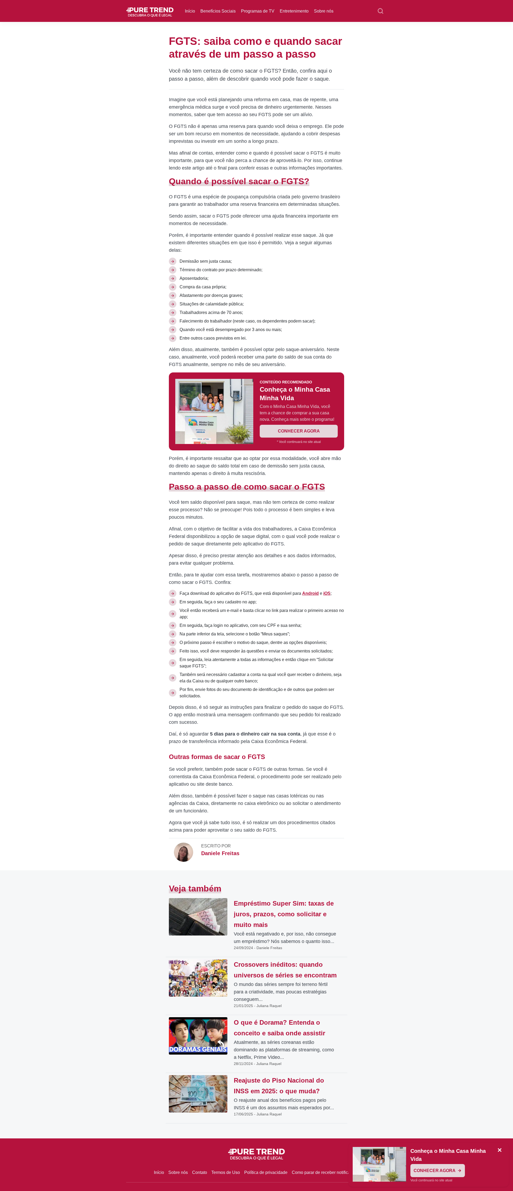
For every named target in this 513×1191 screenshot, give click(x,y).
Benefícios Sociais (218, 11)
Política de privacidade (265, 1172)
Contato (199, 1172)
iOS (327, 593)
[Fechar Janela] (499, 1150)
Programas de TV (257, 11)
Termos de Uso (225, 1172)
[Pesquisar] (380, 11)
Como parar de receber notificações (325, 1172)
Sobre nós (323, 11)
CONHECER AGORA (299, 431)
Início (190, 11)
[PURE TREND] (150, 10)
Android (310, 593)
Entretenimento (294, 11)
